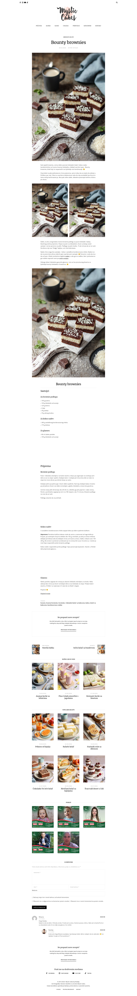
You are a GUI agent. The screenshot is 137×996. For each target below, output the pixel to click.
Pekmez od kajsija (42, 747)
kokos (88, 603)
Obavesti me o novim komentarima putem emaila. (87, 901)
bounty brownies (52, 603)
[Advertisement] (70, 451)
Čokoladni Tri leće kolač (43, 789)
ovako (67, 256)
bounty (43, 603)
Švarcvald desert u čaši (94, 789)
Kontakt (78, 989)
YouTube (77, 973)
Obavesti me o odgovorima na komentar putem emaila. (51, 901)
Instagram (64, 973)
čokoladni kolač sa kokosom (75, 603)
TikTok (89, 973)
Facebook (51, 973)
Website (34, 890)
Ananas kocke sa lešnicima (43, 697)
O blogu (58, 989)
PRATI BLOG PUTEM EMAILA (68, 629)
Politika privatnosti (68, 989)
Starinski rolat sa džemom (94, 748)
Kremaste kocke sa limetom (94, 697)
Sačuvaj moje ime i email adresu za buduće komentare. (51, 897)
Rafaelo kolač (68, 747)
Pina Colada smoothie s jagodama (68, 697)
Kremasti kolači (68, 37)
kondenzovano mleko (55, 605)
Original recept (45, 593)
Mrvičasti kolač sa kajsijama (68, 790)
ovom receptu (63, 258)
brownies (62, 603)
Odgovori (102, 917)
